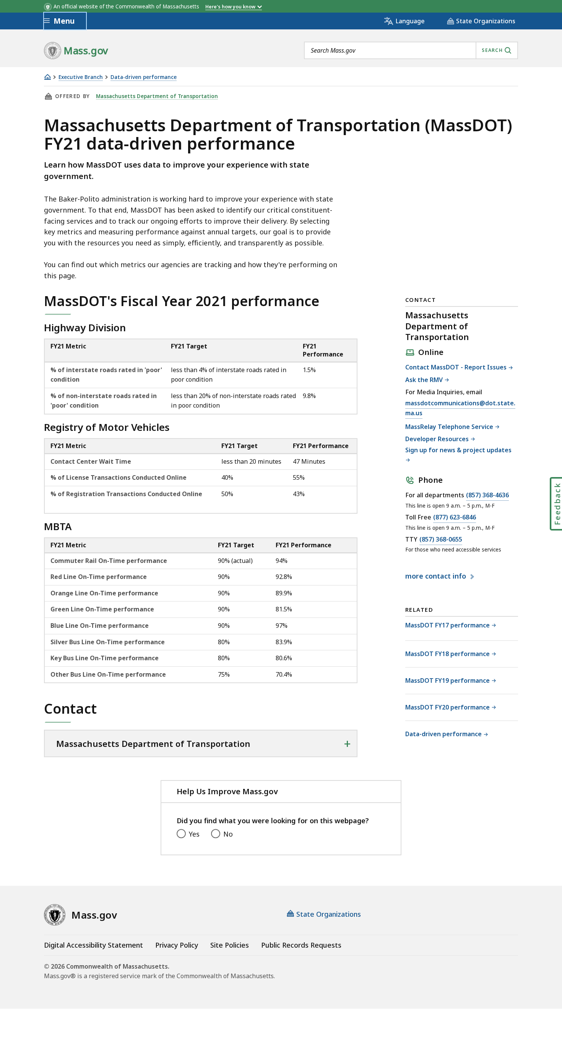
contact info (436, 576)
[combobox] (411, 50)
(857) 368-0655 (440, 540)
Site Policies (229, 945)
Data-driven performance (143, 77)
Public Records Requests (301, 945)
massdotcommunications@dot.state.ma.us (460, 408)
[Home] (47, 77)
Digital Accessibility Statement (93, 945)
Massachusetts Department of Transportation (157, 96)
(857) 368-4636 (487, 495)
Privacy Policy (176, 945)
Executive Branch (80, 77)
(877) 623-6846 (454, 518)
